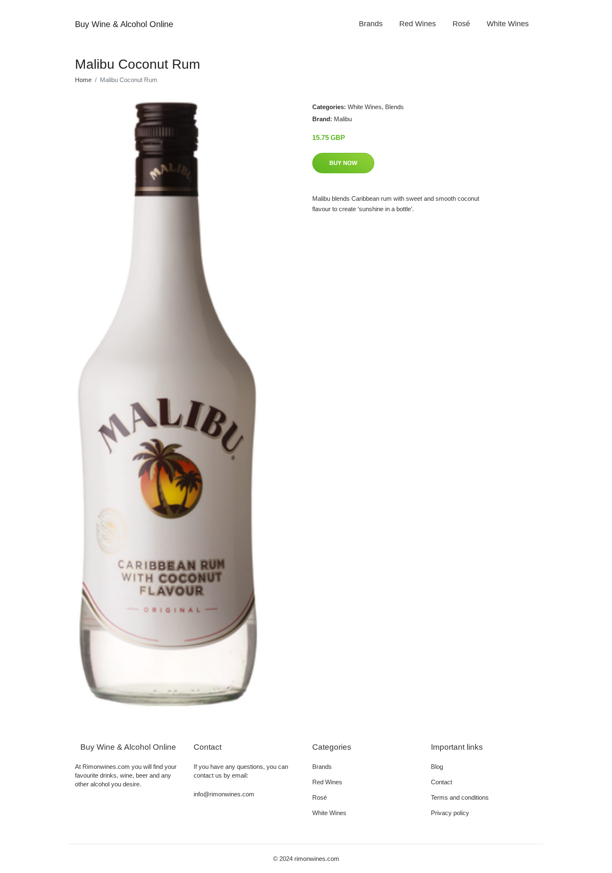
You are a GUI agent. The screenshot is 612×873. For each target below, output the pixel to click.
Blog (437, 766)
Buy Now (343, 163)
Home (83, 79)
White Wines (508, 24)
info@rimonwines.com (224, 794)
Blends (394, 106)
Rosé (461, 24)
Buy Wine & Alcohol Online (124, 24)
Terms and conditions (460, 797)
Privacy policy (450, 812)
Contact (441, 782)
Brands (371, 24)
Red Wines (417, 24)
